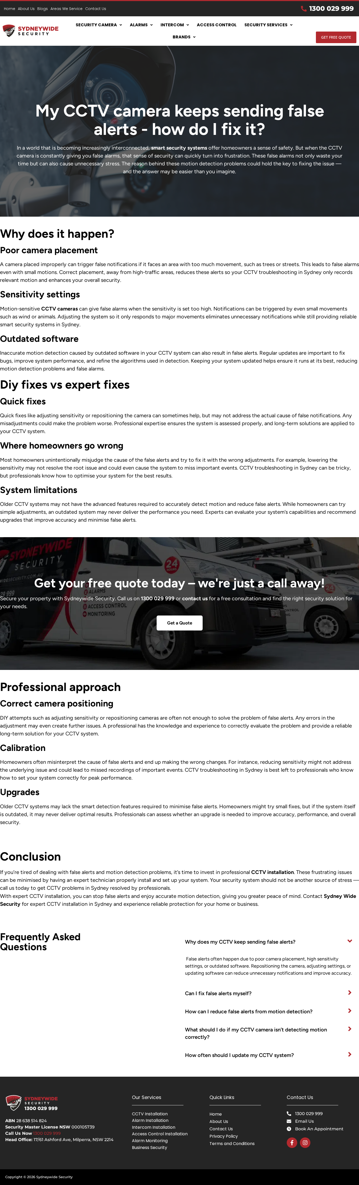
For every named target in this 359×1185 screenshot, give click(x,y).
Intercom (172, 25)
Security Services (266, 25)
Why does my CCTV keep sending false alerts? (240, 942)
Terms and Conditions (232, 1144)
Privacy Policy (223, 1136)
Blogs (42, 8)
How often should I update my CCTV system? (239, 1055)
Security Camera (96, 25)
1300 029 (42, 1133)
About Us (26, 8)
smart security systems (179, 148)
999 (56, 1133)
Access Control (217, 25)
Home (9, 8)
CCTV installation (272, 872)
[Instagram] (305, 1142)
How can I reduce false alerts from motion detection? (248, 1011)
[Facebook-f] (292, 1142)
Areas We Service (66, 8)
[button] (99, 25)
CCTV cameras (59, 309)
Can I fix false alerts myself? (218, 993)
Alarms (139, 25)
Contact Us (95, 8)
